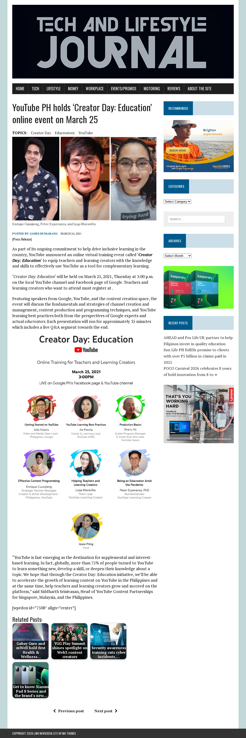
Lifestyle (54, 88)
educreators (65, 132)
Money (73, 88)
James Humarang (44, 233)
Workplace (95, 88)
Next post (103, 711)
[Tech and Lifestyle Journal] (123, 42)
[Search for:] (196, 218)
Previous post (71, 711)
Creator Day (41, 132)
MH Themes (69, 733)
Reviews (173, 88)
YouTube (85, 132)
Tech (35, 88)
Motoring (152, 88)
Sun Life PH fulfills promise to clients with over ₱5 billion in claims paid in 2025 (196, 356)
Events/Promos (123, 88)
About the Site (199, 88)
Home (20, 88)
